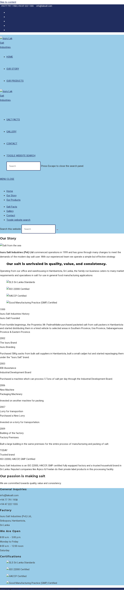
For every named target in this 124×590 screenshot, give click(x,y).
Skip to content (8, 2)
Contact (10, 215)
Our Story (11, 195)
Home (9, 191)
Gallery (10, 211)
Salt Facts (11, 206)
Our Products (13, 199)
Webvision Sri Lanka (91, 589)
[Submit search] (57, 229)
